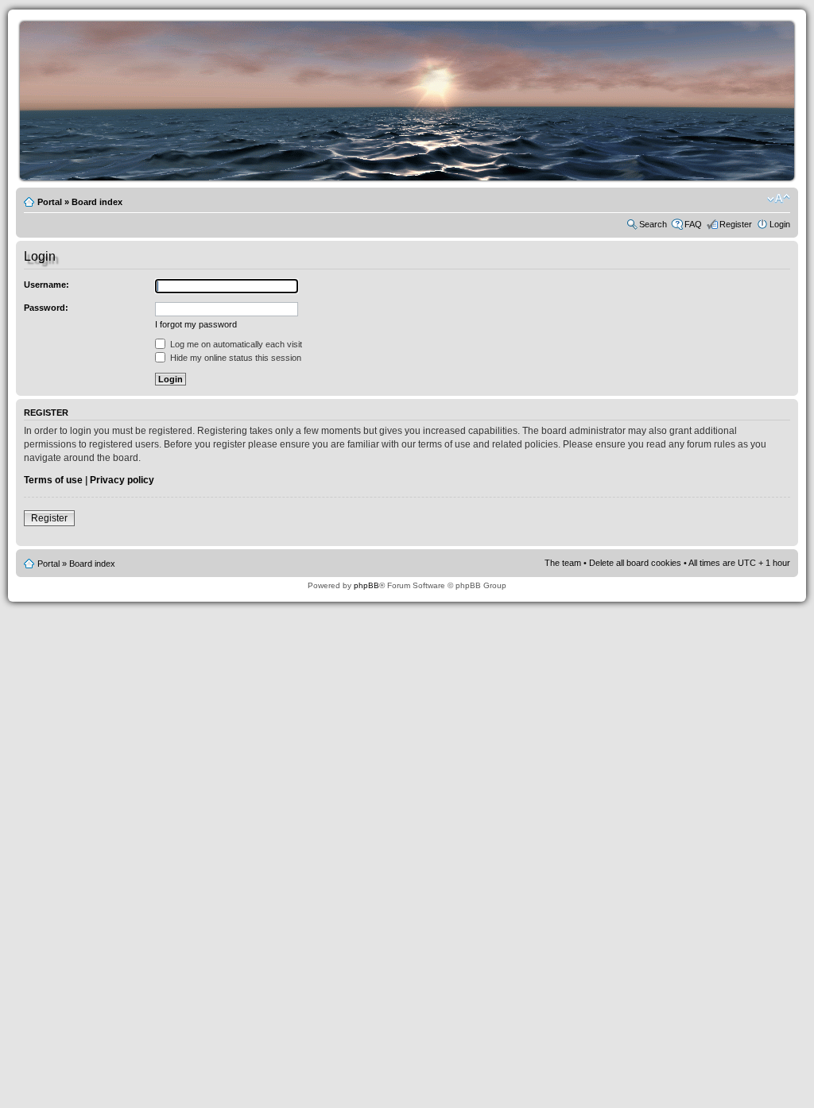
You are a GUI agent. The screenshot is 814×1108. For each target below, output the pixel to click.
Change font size (778, 199)
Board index (97, 202)
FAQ (693, 224)
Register (735, 224)
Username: (46, 284)
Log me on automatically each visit (235, 344)
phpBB (366, 585)
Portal (49, 202)
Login (779, 224)
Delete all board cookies (635, 563)
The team (563, 563)
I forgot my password (196, 324)
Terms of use (53, 480)
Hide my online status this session (234, 357)
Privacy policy (122, 480)
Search (653, 224)
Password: (46, 307)
